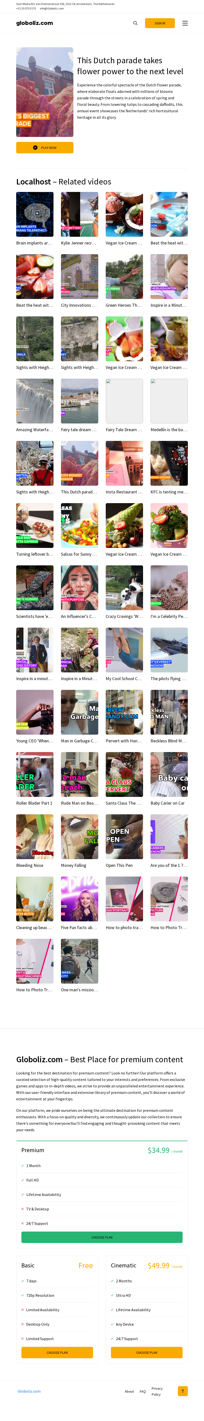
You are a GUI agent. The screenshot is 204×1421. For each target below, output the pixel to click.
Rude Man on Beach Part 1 (85, 803)
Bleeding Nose (29, 865)
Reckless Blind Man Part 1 (175, 741)
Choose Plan (57, 1352)
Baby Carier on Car (168, 803)
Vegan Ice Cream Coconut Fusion (136, 243)
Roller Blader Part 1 (34, 803)
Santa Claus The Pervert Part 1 (134, 803)
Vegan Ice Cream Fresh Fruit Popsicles (141, 367)
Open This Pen (119, 865)
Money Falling (73, 865)
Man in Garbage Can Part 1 (85, 741)
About (129, 1391)
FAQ (143, 1391)
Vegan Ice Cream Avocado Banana (137, 554)
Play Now (48, 147)
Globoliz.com (34, 23)
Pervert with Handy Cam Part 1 (134, 741)
